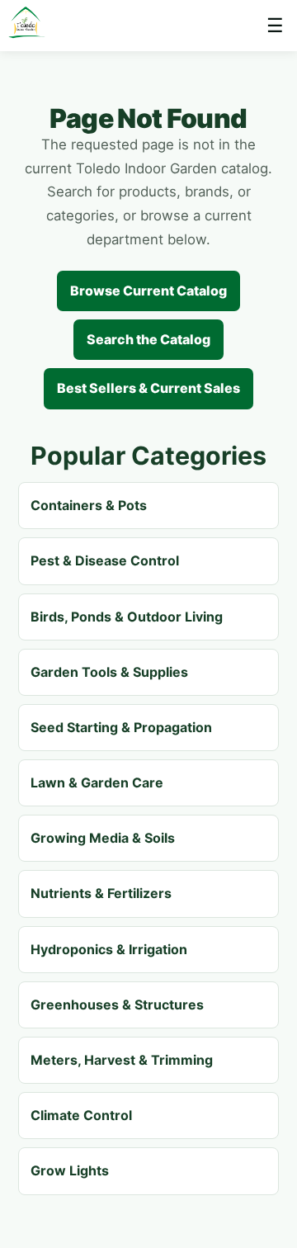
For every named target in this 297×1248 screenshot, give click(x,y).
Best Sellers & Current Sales (148, 388)
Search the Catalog (148, 339)
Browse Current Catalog (148, 290)
